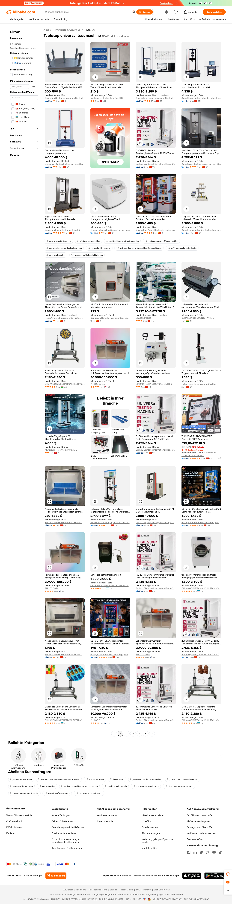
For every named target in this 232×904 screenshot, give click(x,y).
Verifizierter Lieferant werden (201, 833)
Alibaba (47, 30)
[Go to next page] (152, 733)
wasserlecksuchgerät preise (26, 793)
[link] (228, 874)
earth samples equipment (147, 786)
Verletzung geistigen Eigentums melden (157, 840)
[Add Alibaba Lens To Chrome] (55, 875)
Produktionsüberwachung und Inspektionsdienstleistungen (66, 840)
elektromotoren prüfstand (90, 793)
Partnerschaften (195, 839)
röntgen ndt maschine (90, 241)
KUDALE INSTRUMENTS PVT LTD (197, 318)
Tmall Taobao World (97, 889)
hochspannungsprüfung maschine (163, 241)
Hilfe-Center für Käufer (153, 815)
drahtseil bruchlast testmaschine (124, 241)
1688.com (81, 889)
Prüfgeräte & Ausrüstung (67, 30)
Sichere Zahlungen (60, 815)
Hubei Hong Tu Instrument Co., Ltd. (198, 384)
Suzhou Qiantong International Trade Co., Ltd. (156, 164)
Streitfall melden (150, 827)
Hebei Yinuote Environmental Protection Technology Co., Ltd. (65, 318)
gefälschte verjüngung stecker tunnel (81, 786)
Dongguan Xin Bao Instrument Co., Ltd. (64, 164)
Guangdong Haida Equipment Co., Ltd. (154, 98)
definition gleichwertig (117, 786)
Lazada (113, 889)
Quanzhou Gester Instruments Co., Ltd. (64, 98)
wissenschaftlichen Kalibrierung (88, 255)
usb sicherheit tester (22, 779)
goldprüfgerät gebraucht (59, 793)
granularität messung (23, 786)
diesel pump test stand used (180, 786)
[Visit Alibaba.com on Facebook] (189, 852)
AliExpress (68, 889)
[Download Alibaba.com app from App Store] (191, 875)
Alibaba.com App (170, 875)
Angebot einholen (105, 821)
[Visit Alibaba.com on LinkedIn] (195, 852)
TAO (138, 889)
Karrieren (10, 833)
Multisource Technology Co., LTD (106, 98)
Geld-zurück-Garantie (62, 821)
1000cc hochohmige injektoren (184, 779)
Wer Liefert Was (162, 889)
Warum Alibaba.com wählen (19, 815)
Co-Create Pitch (14, 821)
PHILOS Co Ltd (97, 384)
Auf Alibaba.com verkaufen (200, 815)
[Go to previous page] (114, 733)
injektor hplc (118, 779)
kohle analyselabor (57, 255)
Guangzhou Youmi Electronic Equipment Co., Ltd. (156, 230)
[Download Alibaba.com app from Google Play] (215, 875)
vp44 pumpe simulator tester (184, 248)
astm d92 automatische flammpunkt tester (60, 779)
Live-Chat (146, 821)
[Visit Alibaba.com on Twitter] (201, 852)
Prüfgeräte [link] (90, 30)
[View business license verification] (144, 899)
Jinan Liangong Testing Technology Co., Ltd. (201, 230)
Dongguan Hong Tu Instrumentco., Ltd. (109, 318)
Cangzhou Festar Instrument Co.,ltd (62, 230)
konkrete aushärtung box (60, 241)
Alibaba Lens (13, 875)
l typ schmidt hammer (100, 248)
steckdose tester (96, 779)
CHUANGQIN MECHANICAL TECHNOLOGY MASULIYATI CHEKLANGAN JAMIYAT (65, 384)
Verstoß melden (149, 848)
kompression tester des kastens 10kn (65, 248)
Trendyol (147, 889)
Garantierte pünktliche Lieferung (67, 827)
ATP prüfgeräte (48, 786)
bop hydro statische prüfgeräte (147, 779)
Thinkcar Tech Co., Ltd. (192, 455)
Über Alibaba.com (15, 808)
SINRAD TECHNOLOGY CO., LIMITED (154, 384)
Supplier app (109, 875)
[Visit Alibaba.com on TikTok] (220, 852)
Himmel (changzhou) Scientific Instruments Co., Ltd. (110, 230)
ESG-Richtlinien (14, 827)
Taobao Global (126, 889)
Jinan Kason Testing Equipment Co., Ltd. (201, 164)
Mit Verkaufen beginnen (198, 821)
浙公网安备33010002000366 (167, 899)
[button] (133, 12)
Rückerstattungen (151, 833)
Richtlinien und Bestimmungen (66, 848)
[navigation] (24, 382)
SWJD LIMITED (143, 318)
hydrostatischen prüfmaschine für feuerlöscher (141, 248)
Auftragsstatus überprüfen (200, 827)
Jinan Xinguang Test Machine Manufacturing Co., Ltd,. (201, 98)
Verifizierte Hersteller (107, 815)
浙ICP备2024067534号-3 (196, 899)
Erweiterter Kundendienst (64, 833)
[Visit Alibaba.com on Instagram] (208, 852)
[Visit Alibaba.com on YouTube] (214, 852)
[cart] (176, 12)
